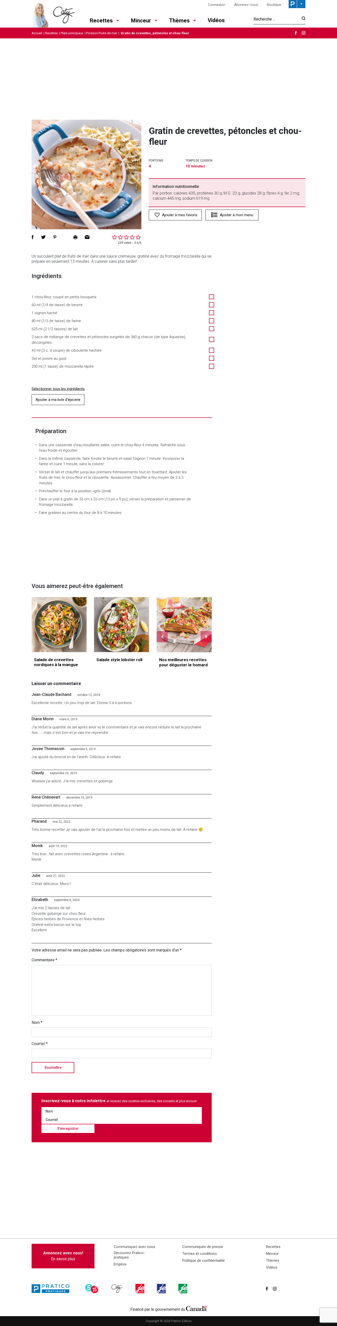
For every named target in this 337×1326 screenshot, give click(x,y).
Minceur (141, 20)
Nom (37, 1022)
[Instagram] (303, 33)
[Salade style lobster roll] (121, 624)
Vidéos (216, 20)
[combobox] (276, 19)
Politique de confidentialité (203, 1260)
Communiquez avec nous (134, 1246)
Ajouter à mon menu (236, 215)
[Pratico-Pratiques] (53, 1288)
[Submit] (302, 19)
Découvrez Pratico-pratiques (129, 1255)
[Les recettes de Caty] (53, 14)
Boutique (274, 4)
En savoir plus (63, 1256)
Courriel (40, 1043)
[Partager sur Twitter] (43, 237)
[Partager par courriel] (87, 237)
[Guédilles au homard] (184, 624)
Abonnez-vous (246, 4)
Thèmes (179, 20)
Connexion (216, 4)
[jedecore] (162, 1288)
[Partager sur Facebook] (33, 237)
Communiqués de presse (202, 1246)
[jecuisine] (140, 1288)
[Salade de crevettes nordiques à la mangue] (59, 624)
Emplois (120, 1264)
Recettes (101, 20)
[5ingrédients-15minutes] (92, 1288)
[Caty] (118, 1288)
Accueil (37, 33)
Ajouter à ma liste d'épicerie (58, 399)
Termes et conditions (199, 1253)
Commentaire (44, 960)
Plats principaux (72, 33)
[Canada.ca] (196, 1308)
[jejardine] (183, 1288)
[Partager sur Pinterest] (54, 237)
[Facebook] (296, 33)
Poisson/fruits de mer (101, 33)
